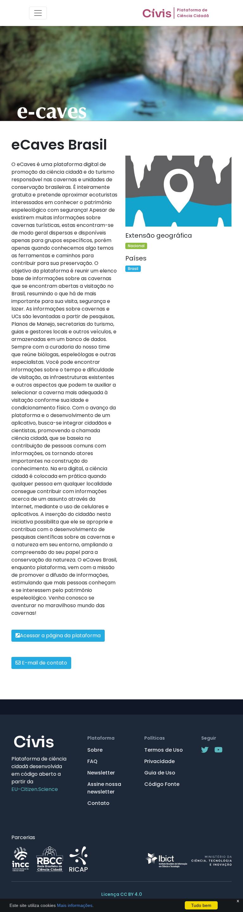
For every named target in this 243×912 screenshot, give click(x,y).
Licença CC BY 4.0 (121, 894)
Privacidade (159, 761)
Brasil (133, 268)
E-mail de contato (44, 662)
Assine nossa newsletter (104, 787)
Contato (98, 803)
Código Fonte (161, 784)
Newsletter (101, 772)
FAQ (92, 761)
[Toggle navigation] (38, 13)
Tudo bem (201, 905)
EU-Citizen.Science (34, 789)
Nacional (136, 245)
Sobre (95, 750)
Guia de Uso (159, 772)
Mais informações (74, 905)
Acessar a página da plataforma (60, 635)
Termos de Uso (163, 750)
